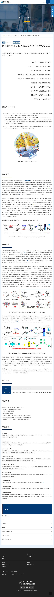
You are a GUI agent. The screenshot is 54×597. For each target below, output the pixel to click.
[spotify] (52, 16)
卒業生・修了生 (5, 564)
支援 (28, 562)
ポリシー (14, 574)
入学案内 (29, 556)
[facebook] (52, 7)
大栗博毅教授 (27, 180)
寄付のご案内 (30, 564)
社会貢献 (4, 566)
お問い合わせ (14, 571)
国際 (3, 562)
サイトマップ (20, 574)
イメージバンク (5, 535)
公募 (3, 571)
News (3, 519)
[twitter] (52, 9)
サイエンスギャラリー (7, 531)
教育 (3, 558)
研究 (3, 556)
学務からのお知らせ (6, 539)
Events (3, 527)
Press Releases (5, 515)
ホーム (4, 35)
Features (4, 523)
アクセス (7, 571)
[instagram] (52, 14)
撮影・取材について (6, 574)
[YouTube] (27, 587)
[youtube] (52, 11)
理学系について (30, 554)
